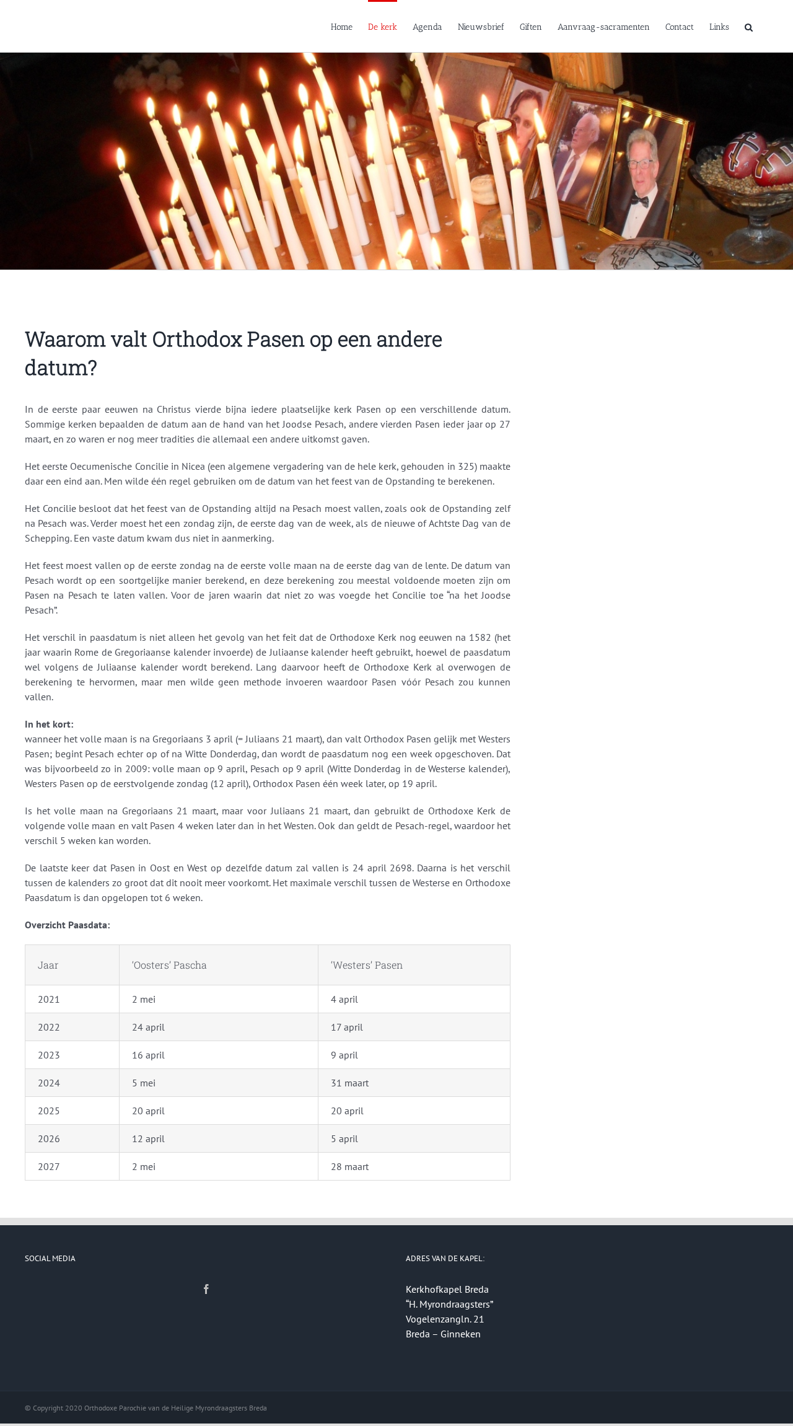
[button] (749, 26)
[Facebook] (206, 1289)
